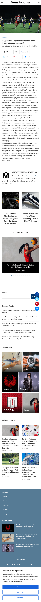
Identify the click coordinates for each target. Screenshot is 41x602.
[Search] (39, 3)
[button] (3, 256)
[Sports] (31, 403)
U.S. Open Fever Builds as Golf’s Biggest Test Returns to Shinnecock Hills (10, 471)
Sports (5, 505)
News (5, 497)
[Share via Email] (37, 309)
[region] (20, 584)
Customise (20, 592)
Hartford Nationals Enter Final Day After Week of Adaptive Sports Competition (29, 442)
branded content (32, 176)
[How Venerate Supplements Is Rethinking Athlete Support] (8, 528)
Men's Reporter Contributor (11, 46)
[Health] (10, 382)
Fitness (5, 510)
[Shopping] (12, 403)
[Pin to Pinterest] (37, 304)
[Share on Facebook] (37, 294)
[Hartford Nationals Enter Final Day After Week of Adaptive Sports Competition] (30, 430)
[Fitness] (12, 362)
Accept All (20, 587)
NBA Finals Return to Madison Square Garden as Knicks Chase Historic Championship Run (29, 472)
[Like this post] (16, 52)
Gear (5, 514)
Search (4, 293)
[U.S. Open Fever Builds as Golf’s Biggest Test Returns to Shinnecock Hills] (10, 459)
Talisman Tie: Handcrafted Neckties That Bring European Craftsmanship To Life (18, 338)
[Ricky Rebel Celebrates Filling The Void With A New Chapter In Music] (8, 548)
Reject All (20, 598)
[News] (29, 382)
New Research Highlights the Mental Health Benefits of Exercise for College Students (20, 318)
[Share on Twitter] (37, 299)
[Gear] (31, 362)
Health (5, 501)
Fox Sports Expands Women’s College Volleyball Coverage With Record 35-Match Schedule (18, 331)
